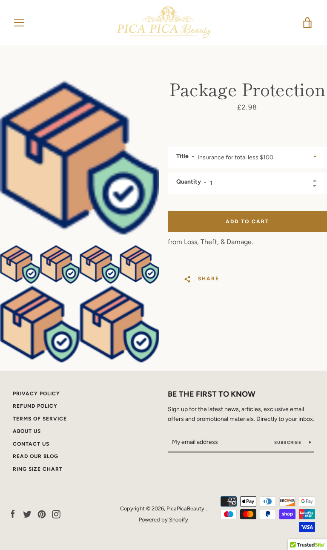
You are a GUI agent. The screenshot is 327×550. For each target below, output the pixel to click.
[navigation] (19, 22)
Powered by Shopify (163, 519)
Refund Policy (35, 406)
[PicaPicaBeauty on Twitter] (27, 514)
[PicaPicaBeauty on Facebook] (13, 514)
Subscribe (288, 442)
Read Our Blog (35, 456)
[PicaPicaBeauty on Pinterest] (41, 514)
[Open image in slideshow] (79, 158)
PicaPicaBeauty (186, 508)
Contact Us (31, 444)
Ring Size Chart (38, 469)
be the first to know (211, 394)
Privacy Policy (36, 394)
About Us (27, 431)
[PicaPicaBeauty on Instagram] (56, 514)
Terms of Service (40, 419)
